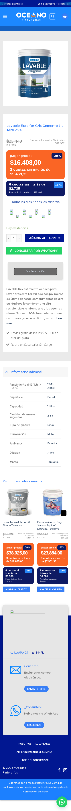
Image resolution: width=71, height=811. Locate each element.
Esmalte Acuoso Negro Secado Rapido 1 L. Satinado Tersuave (50, 525)
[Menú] (5, 16)
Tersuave (53, 461)
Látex (50, 425)
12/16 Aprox (51, 386)
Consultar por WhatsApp (36, 250)
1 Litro (51, 406)
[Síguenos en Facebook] (59, 770)
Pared (51, 397)
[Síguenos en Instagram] (65, 770)
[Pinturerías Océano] (31, 16)
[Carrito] (65, 16)
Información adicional (26, 372)
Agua (50, 452)
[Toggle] (6, 372)
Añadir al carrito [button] (16, 589)
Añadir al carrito (44, 238)
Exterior (52, 443)
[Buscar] (53, 16)
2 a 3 (50, 415)
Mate (50, 434)
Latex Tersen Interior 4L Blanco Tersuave (16, 523)
